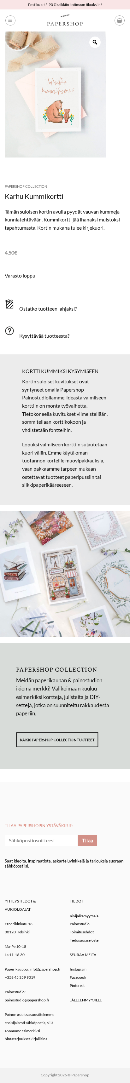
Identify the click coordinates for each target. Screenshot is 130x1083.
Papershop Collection (26, 186)
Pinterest (77, 985)
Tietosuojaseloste (84, 940)
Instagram (78, 969)
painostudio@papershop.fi (27, 1000)
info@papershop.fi (44, 969)
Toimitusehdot (82, 932)
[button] (10, 20)
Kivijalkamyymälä (84, 916)
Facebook (78, 977)
